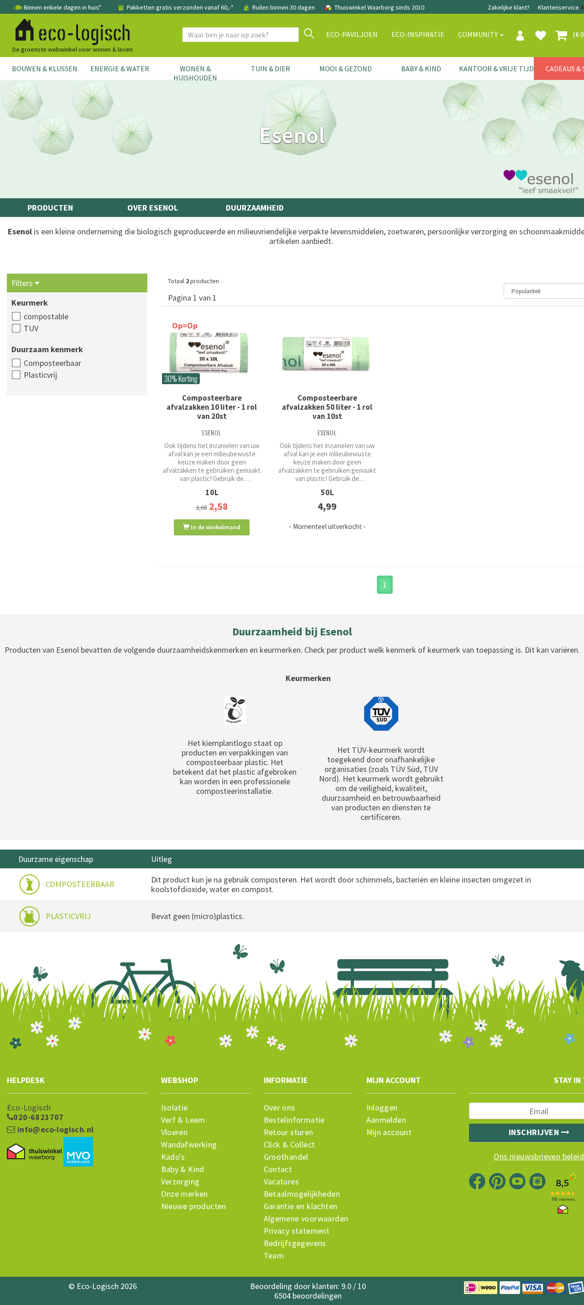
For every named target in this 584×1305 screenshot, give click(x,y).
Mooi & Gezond (345, 68)
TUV (31, 328)
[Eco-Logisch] (69, 30)
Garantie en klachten (301, 1206)
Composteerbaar (52, 363)
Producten (50, 207)
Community (478, 34)
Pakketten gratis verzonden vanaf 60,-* (180, 7)
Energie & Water (119, 68)
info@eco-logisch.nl (54, 1130)
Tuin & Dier (270, 68)
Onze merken (184, 1194)
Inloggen (382, 1108)
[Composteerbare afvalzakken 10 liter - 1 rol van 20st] (212, 354)
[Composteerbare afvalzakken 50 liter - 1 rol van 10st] (327, 354)
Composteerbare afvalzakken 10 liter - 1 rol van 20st (212, 407)
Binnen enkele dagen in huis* (62, 7)
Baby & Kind (421, 68)
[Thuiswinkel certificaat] (34, 1152)
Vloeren (174, 1132)
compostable (46, 316)
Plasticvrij (40, 375)
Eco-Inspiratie (417, 34)
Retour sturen (288, 1132)
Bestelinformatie (294, 1120)
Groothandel (286, 1157)
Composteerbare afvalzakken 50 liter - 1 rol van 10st (327, 407)
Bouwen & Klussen (45, 68)
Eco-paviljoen (352, 34)
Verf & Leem (183, 1120)
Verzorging (180, 1182)
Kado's (173, 1157)
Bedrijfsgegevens (295, 1243)
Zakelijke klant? (509, 7)
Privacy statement (297, 1231)
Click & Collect (289, 1145)
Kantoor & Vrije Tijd (496, 68)
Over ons (279, 1108)
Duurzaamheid (255, 207)
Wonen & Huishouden (195, 73)
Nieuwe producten (193, 1206)
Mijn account (389, 1132)
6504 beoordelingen (308, 1295)
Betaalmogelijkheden (302, 1194)
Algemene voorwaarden (306, 1219)
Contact (278, 1169)
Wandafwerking (189, 1145)
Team (274, 1256)
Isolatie (174, 1108)
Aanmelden (386, 1120)
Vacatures (281, 1182)
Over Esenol (152, 207)
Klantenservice (558, 7)
